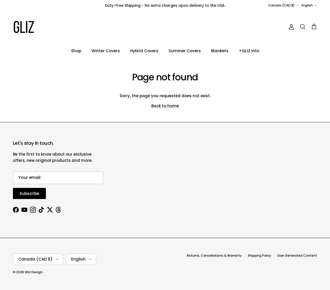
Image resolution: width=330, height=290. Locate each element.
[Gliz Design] (24, 27)
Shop (76, 51)
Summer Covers (185, 51)
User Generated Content (297, 255)
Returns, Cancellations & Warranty (214, 255)
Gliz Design (34, 272)
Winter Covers (106, 51)
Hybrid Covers (144, 51)
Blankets (219, 51)
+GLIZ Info (249, 51)
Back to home (165, 106)
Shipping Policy (259, 255)
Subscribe (29, 193)
